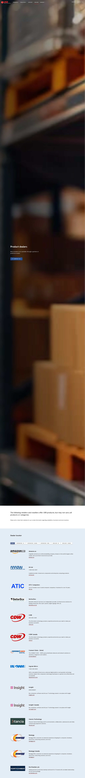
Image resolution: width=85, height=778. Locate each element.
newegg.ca (31, 757)
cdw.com (31, 624)
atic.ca (30, 589)
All (12, 543)
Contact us (17, 258)
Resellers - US (56, 543)
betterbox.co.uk (33, 605)
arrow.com (31, 575)
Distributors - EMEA (45, 543)
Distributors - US (20, 543)
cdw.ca (30, 640)
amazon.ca (31, 557)
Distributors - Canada (32, 543)
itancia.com (32, 725)
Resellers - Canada (66, 543)
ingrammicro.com (33, 677)
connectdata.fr (32, 656)
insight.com (32, 695)
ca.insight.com (32, 709)
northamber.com (33, 773)
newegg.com (32, 741)
